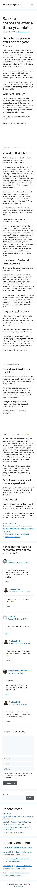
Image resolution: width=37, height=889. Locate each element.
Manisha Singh (14, 589)
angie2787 (12, 616)
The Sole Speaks (12, 4)
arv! (9, 560)
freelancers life (15, 529)
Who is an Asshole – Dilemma (13, 832)
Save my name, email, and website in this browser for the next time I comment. (18, 775)
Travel (8, 531)
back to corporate (11, 526)
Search (5, 794)
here (14, 89)
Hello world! (7, 813)
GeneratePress (18, 886)
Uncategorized (10, 523)
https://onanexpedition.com (18, 670)
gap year (24, 529)
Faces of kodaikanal (12, 537)
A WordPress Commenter (12, 848)
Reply (7, 581)
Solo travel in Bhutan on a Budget (17, 534)
